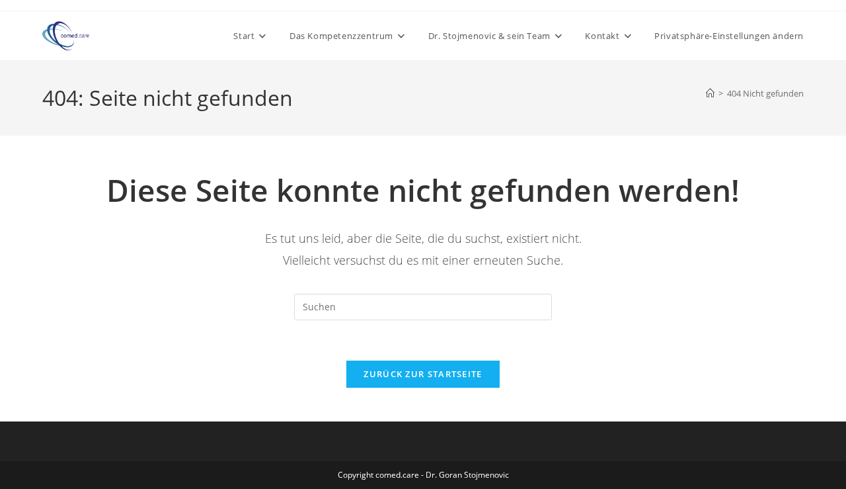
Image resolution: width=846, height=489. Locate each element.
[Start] (710, 93)
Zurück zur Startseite (423, 374)
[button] (729, 35)
